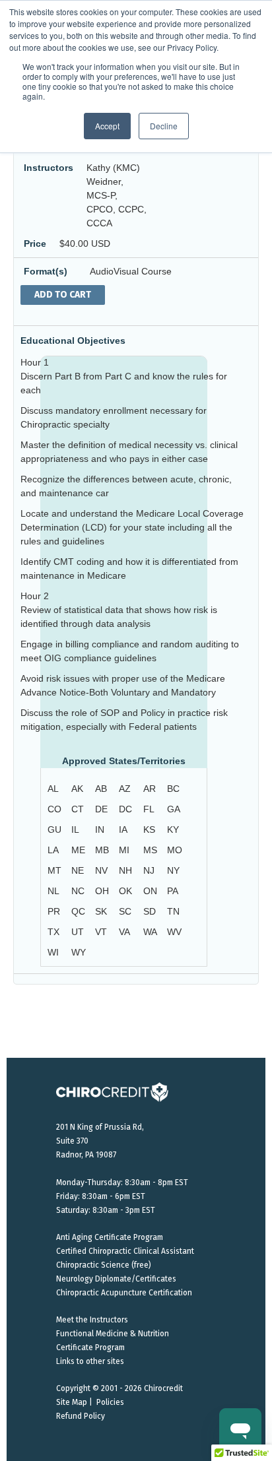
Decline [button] (164, 125)
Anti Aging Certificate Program (109, 1237)
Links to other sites (90, 1361)
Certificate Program (90, 1347)
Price (35, 243)
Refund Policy (80, 1416)
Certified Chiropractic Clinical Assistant (125, 1251)
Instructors (48, 167)
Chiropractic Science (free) (103, 1265)
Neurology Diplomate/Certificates (116, 1278)
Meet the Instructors (92, 1319)
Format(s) (45, 271)
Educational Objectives (72, 340)
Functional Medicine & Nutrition (112, 1333)
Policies (110, 1402)
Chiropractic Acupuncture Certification (124, 1292)
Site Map (71, 1402)
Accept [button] (107, 125)
